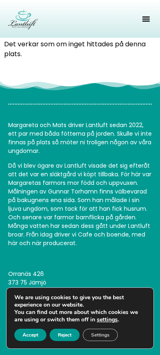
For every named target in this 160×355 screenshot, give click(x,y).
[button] (146, 19)
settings (107, 319)
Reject (64, 335)
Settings (100, 335)
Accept (30, 335)
